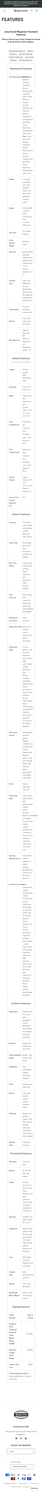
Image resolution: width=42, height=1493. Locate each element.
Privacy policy (34, 1483)
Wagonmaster (12, 1483)
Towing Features (25, 60)
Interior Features (25, 54)
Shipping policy (28, 1486)
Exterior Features (16, 57)
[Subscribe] (32, 1451)
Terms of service (16, 1486)
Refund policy (23, 1483)
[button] (4, 10)
